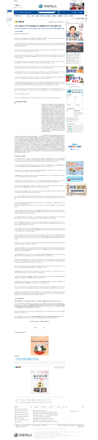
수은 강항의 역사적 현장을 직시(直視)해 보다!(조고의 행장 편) (32, 402)
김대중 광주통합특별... (72, 35)
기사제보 (36, 407)
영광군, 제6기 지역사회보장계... (74, 63)
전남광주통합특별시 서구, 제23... (74, 60)
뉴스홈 (74, 18)
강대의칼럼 (82, 18)
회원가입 (82, 0)
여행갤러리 (44, 406)
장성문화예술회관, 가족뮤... (73, 119)
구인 (63, 406)
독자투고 (51, 406)
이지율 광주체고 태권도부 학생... (74, 55)
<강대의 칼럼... (77, 105)
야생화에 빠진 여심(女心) (74, 86)
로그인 (79, 0)
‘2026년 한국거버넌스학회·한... (73, 58)
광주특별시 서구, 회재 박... (73, 121)
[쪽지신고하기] (51, 22)
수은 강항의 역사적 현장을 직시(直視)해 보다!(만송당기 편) (31, 400)
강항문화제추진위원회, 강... (73, 118)
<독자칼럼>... (69, 105)
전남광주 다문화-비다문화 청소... (74, 57)
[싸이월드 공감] (21, 21)
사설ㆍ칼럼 (78, 18)
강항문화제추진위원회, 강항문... (25, 12)
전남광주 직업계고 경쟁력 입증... (74, 54)
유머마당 (58, 406)
